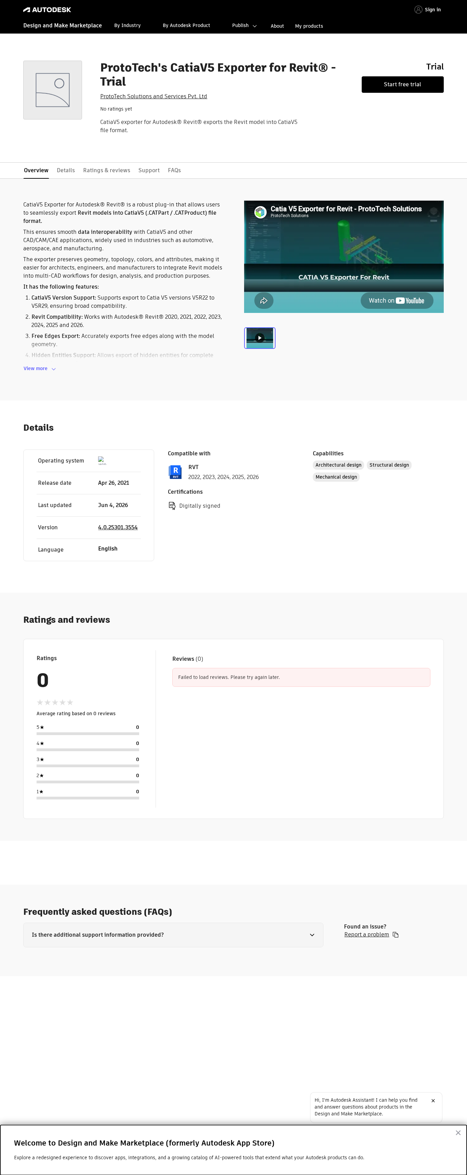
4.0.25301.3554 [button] (118, 527)
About (277, 26)
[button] (173, 935)
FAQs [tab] (174, 170)
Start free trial (402, 84)
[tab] (260, 341)
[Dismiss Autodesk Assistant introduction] (433, 1100)
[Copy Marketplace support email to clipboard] (395, 934)
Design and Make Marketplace (62, 25)
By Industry (127, 25)
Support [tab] (149, 170)
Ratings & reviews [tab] (106, 170)
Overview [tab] (36, 170)
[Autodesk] (47, 10)
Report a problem (366, 934)
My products (309, 26)
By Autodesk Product (186, 25)
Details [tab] (66, 170)
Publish (240, 25)
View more (36, 368)
